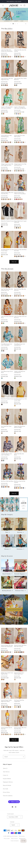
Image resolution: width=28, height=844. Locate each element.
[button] (3, 5)
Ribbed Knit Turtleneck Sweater (7, 221)
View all (14, 261)
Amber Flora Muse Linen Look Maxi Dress (20, 317)
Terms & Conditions (7, 795)
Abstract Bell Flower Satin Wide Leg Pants (19, 136)
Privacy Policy (6, 792)
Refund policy (22, 836)
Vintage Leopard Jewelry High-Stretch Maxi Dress (20, 164)
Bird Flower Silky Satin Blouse (7, 481)
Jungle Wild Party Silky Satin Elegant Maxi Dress (7, 79)
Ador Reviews (6, 771)
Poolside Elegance (19, 574)
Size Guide (5, 788)
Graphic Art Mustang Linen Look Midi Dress (19, 372)
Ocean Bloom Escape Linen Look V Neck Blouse (6, 344)
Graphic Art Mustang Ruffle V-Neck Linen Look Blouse (7, 107)
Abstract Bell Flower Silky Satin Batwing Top (6, 136)
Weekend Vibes (19, 590)
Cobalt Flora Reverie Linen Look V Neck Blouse (6, 454)
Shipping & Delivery (8, 782)
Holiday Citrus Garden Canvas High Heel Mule (7, 673)
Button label (14, 15)
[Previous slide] (10, 23)
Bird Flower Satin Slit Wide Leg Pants (19, 482)
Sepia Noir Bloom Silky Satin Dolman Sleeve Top (7, 290)
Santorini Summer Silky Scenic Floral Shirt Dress (7, 193)
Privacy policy (7, 838)
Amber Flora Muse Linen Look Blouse (7, 317)
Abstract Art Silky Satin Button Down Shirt (20, 250)
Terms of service (14, 838)
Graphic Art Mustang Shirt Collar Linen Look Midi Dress (20, 107)
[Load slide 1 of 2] (13, 24)
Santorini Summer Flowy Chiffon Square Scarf (19, 673)
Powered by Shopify (14, 836)
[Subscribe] (23, 757)
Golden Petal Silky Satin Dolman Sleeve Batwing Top (6, 50)
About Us (5, 768)
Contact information (15, 840)
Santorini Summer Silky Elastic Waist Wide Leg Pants (20, 646)
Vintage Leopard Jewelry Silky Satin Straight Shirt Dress (7, 164)
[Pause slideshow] (26, 23)
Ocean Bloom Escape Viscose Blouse (7, 372)
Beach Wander (7, 574)
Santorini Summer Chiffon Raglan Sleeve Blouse (6, 701)
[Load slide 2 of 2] (15, 24)
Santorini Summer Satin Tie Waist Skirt (6, 728)
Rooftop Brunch (6, 590)
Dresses (6, 549)
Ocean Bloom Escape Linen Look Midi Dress (19, 344)
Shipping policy (22, 838)
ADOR (8, 836)
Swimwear (20, 549)
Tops (6, 532)
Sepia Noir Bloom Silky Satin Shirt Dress (20, 290)
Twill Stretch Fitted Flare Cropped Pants (19, 701)
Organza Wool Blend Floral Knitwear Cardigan (19, 427)
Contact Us (5, 775)
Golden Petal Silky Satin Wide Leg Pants (20, 50)
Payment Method (7, 778)
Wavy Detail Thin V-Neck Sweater (6, 427)
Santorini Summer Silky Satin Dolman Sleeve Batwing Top (7, 646)
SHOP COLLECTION (14, 609)
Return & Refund (7, 785)
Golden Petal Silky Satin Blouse (19, 454)
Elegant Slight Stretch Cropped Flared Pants (20, 222)
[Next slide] (17, 23)
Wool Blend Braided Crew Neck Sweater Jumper (7, 250)
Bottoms (19, 532)
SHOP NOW (14, 504)
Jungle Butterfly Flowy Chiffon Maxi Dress (20, 79)
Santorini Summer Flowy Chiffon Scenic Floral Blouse (20, 193)
